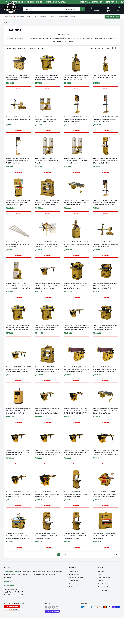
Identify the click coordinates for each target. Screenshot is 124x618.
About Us (101, 571)
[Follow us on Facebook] (46, 607)
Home (5, 22)
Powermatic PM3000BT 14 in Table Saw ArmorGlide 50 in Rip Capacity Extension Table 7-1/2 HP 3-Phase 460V (105, 452)
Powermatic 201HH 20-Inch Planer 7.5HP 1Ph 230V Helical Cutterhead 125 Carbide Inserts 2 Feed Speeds (47, 369)
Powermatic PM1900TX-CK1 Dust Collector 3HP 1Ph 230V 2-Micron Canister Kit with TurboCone (45, 119)
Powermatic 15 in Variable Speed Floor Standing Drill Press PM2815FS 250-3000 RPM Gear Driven (18, 161)
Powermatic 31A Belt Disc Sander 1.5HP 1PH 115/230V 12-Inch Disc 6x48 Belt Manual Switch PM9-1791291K (76, 77)
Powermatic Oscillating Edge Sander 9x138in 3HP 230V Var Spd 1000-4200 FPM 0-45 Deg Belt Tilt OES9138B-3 (104, 369)
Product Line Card (104, 587)
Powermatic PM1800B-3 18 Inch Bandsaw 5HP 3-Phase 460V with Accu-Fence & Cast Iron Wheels (76, 494)
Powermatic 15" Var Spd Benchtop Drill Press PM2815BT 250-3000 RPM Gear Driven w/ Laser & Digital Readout (105, 202)
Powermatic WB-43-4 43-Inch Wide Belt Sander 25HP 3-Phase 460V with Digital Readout (104, 536)
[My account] (108, 8)
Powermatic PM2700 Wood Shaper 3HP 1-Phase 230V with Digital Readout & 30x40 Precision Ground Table (47, 327)
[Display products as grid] (113, 48)
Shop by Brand (20, 16)
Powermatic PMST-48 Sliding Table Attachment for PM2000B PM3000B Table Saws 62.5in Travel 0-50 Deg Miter (46, 244)
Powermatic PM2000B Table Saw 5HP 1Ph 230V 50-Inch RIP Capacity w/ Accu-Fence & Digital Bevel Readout (76, 327)
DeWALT (53, 16)
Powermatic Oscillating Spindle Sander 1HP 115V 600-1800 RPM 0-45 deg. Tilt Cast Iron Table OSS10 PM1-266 (18, 411)
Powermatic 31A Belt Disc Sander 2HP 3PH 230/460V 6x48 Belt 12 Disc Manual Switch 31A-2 (76, 244)
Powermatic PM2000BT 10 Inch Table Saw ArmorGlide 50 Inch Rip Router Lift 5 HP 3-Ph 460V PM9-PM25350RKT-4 (76, 411)
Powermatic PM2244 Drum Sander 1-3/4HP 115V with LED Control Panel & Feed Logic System (17, 77)
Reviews (71, 587)
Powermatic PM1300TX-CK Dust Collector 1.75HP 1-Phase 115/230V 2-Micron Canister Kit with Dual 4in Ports (18, 286)
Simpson (28, 16)
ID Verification (102, 584)
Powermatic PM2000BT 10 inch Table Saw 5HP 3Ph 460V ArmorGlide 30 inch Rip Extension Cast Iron (47, 494)
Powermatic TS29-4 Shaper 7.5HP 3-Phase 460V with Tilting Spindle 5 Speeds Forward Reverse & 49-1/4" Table (17, 536)
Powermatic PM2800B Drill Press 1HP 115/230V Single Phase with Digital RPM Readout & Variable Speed (76, 119)
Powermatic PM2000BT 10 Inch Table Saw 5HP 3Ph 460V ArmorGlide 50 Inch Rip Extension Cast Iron (18, 494)
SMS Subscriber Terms (76, 577)
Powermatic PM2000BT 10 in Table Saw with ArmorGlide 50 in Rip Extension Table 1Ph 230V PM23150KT (76, 452)
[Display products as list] (116, 48)
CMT (35, 16)
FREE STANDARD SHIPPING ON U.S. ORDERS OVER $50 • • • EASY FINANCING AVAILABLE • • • (37, 2)
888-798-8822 (95, 9)
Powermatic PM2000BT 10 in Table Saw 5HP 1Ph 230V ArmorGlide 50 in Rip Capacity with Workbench (76, 202)
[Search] (82, 9)
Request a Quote (112, 16)
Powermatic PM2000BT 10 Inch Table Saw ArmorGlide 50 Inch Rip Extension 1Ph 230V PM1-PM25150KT (18, 452)
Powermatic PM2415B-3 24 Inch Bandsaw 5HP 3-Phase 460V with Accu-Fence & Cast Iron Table (47, 536)
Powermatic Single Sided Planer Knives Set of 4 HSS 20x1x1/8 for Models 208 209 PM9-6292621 (18, 244)
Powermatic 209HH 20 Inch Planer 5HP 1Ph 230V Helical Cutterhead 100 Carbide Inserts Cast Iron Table (105, 327)
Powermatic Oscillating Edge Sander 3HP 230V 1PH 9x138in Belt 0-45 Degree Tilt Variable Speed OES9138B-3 (76, 369)
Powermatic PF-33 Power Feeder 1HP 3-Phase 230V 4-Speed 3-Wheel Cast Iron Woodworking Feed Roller (105, 244)
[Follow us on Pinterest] (53, 607)
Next (113, 555)
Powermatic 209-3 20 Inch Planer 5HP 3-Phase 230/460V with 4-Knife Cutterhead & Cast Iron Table (105, 286)
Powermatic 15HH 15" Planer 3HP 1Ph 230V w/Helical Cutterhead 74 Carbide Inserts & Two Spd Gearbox (76, 286)
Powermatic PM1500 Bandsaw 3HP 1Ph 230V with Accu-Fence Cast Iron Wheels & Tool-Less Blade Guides (105, 161)
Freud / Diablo (43, 16)
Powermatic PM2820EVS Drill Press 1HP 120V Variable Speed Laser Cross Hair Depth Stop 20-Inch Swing (105, 119)
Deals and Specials (63, 16)
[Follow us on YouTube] (57, 607)
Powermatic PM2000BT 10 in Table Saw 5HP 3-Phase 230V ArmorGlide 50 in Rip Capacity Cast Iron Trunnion (105, 411)
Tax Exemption (103, 590)
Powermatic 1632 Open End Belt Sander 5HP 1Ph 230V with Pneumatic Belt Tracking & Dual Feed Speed (18, 202)
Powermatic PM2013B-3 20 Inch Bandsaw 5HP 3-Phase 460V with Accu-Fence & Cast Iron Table (76, 536)
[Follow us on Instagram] (49, 607)
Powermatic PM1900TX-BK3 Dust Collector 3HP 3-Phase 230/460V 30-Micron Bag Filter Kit (75, 161)
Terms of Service (74, 581)
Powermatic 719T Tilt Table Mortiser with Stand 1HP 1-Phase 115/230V (104, 76)
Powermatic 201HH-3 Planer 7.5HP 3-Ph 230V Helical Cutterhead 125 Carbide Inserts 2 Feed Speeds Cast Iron (47, 202)
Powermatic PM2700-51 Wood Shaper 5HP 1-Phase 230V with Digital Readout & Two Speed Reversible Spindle (47, 77)
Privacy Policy (73, 571)
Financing (101, 581)
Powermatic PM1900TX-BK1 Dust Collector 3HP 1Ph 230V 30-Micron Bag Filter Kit (47, 161)
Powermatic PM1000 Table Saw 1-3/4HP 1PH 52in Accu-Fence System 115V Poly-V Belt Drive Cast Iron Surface (47, 286)
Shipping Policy (74, 574)
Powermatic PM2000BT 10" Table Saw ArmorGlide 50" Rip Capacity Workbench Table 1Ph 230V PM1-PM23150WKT (47, 452)
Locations (72, 16)
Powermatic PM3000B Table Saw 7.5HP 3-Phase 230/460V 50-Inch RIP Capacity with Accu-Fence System (18, 369)
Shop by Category (8, 16)
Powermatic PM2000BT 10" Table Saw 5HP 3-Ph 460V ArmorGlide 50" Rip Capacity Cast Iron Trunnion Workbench (47, 411)
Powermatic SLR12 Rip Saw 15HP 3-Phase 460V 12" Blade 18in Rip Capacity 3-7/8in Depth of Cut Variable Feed (105, 494)
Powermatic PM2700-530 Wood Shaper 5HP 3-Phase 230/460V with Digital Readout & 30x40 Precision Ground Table (18, 327)
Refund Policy (73, 584)
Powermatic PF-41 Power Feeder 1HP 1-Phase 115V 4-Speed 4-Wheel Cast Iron (18, 118)
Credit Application (104, 577)
